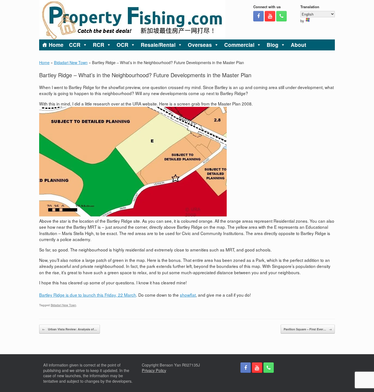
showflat (188, 295)
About (298, 44)
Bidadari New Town (71, 62)
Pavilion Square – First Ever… (308, 329)
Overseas (200, 44)
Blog (272, 44)
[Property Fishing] (132, 19)
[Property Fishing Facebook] (258, 16)
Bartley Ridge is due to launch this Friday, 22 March (87, 295)
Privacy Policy (154, 370)
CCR (74, 44)
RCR (98, 44)
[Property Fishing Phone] (281, 16)
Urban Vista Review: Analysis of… (69, 329)
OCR (122, 44)
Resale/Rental (158, 44)
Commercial (239, 44)
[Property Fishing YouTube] (270, 16)
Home (56, 44)
